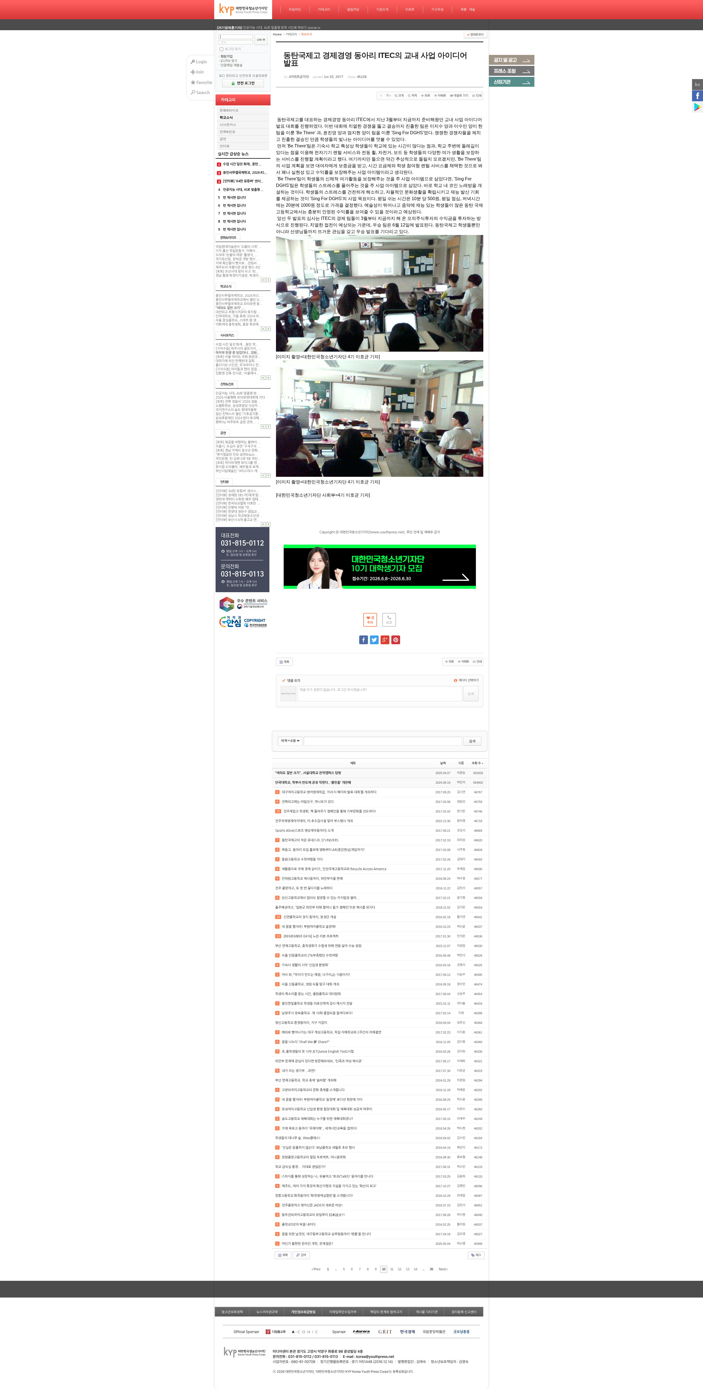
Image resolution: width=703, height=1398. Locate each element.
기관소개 (382, 9)
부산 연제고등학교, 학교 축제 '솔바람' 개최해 (306, 1080)
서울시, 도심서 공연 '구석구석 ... (238, 446)
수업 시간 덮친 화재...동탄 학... (237, 344)
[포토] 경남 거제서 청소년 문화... (238, 450)
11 (391, 1269)
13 (278, 936)
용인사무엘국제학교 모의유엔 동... (239, 304)
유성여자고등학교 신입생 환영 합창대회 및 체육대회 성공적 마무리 (327, 1109)
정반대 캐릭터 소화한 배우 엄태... (238, 499)
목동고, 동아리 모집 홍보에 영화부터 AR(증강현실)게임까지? (324, 849)
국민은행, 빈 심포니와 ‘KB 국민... (238, 458)
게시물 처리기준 (427, 1312)
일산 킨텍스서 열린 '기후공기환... (238, 414)
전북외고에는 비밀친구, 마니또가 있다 (308, 801)
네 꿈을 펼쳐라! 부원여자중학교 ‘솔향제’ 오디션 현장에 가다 (322, 1099)
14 (278, 916)
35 (431, 1269)
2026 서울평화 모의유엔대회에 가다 (240, 397)
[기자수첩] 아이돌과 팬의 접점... (238, 369)
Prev (316, 1269)
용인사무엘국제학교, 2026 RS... (245, 172)
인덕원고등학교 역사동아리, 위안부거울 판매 (313, 878)
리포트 (409, 9)
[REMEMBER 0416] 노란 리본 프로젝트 (311, 936)
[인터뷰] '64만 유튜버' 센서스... (238, 491)
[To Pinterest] (396, 637)
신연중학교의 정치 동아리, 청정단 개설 (310, 917)
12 (399, 1269)
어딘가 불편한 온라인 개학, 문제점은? (308, 1243)
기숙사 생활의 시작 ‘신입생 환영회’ (305, 965)
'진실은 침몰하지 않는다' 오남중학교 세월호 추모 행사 (319, 1147)
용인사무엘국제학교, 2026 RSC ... (239, 295)
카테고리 (324, 9)
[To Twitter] (374, 637)
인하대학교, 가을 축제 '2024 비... (239, 316)
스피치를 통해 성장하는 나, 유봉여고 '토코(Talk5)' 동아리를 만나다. (328, 1176)
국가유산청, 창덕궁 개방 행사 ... (238, 259)
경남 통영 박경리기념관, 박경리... (239, 275)
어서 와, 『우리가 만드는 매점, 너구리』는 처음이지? (316, 974)
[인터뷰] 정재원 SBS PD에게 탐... (239, 495)
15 (278, 811)
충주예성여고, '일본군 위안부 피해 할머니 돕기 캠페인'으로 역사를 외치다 (325, 907)
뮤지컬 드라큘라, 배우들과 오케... (239, 467)
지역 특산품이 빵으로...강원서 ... (238, 263)
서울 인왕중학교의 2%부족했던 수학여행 (310, 955)
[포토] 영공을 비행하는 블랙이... (238, 442)
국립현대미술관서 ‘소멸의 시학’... (238, 246)
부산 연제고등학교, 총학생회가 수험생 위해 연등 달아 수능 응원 (318, 946)
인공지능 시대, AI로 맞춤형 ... (243, 189)
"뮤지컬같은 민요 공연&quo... (237, 454)
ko (697, 84)
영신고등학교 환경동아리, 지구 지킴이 (301, 1022)
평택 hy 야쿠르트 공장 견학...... (237, 422)
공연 (223, 139)
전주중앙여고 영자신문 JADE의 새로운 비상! (313, 1205)
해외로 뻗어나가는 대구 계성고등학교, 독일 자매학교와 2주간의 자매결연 (332, 1032)
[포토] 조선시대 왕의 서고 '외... (237, 271)
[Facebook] (697, 95)
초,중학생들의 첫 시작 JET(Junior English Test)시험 (318, 1051)
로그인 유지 (233, 49)
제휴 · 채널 (468, 9)
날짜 (443, 763)
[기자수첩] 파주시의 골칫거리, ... (238, 348)
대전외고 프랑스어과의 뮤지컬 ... (238, 312)
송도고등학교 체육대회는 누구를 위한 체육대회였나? (318, 1118)
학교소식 (226, 117)
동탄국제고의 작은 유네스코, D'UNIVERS (310, 840)
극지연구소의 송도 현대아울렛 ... (238, 409)
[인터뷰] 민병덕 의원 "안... (234, 507)
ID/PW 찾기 (229, 61)
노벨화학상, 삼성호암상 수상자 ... (239, 405)
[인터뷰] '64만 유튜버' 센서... (243, 181)
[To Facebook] (364, 637)
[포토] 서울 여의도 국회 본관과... (238, 356)
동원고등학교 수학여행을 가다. (303, 859)
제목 (353, 763)
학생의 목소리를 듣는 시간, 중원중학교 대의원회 (308, 994)
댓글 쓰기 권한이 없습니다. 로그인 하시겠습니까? (333, 689)
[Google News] (697, 107)
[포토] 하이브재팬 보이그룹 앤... (238, 462)
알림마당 (353, 9)
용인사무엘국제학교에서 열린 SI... (239, 299)
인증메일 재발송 (231, 65)
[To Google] (385, 637)
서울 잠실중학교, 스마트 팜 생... (238, 320)
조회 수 (476, 763)
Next (443, 1269)
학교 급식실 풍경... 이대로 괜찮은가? (301, 1167)
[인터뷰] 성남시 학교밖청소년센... (239, 515)
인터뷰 (225, 146)
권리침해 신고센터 (463, 1312)
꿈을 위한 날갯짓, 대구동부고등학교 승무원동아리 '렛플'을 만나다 (327, 1234)
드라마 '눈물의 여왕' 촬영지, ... (237, 255)
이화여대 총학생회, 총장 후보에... (239, 324)
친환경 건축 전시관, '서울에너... (238, 373)
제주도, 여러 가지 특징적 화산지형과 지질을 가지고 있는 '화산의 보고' (329, 1186)
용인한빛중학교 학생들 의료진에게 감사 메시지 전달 (317, 1003)
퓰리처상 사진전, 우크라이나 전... (239, 365)
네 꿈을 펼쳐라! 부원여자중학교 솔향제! (309, 926)
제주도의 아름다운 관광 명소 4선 (238, 267)
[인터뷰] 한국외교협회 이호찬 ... (238, 503)
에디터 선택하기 (468, 680)
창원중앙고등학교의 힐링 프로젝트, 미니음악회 (314, 1157)
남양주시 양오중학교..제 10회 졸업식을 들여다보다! (318, 1013)
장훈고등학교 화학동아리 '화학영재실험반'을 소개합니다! (314, 1195)
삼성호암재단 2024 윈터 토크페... (239, 418)
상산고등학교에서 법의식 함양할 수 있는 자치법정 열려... (321, 898)
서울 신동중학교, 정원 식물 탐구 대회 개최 (311, 984)
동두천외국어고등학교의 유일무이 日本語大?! (314, 1215)
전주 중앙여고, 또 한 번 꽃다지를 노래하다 (304, 888)
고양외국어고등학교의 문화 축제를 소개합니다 (313, 1090)
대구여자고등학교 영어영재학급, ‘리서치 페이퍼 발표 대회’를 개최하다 (329, 792)
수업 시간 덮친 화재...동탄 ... (242, 164)
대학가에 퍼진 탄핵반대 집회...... (238, 361)
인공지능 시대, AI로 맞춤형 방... (238, 393)
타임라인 (295, 9)
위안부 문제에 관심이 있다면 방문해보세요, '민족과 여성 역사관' (319, 1061)
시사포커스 (228, 125)
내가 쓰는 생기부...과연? (299, 1070)
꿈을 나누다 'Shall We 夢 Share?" (306, 1042)
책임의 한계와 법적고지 (386, 1312)
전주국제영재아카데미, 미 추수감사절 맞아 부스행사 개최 (314, 821)
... (336, 1269)
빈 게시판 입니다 (234, 197)
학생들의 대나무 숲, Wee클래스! (298, 1138)
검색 (472, 741)
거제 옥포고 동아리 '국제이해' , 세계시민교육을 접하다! (320, 1128)
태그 (478, 1255)
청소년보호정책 (232, 1312)
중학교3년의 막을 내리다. (299, 1224)
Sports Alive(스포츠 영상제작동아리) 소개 (304, 830)
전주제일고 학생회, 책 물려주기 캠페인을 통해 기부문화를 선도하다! (330, 811)
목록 (286, 661)
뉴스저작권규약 (267, 1312)
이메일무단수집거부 (342, 1312)
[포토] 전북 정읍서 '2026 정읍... (238, 401)
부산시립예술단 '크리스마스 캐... (238, 471)
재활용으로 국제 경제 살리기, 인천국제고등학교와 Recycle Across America (334, 869)
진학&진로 (227, 132)
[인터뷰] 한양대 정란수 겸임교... (238, 511)
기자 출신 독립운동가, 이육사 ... (238, 251)
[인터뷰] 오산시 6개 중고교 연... (238, 520)
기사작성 (437, 9)
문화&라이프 (229, 110)
